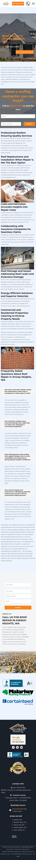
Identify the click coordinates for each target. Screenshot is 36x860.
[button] (18, 740)
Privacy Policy (15, 847)
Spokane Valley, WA (20, 822)
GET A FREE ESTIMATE (24, 52)
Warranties (25, 849)
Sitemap (18, 849)
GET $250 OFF (18, 3)
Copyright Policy (27, 847)
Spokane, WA (18, 820)
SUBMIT (29, 124)
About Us (6, 847)
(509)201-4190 (15, 106)
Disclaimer (10, 849)
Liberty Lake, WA (19, 825)
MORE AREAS (14, 836)
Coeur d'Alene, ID (19, 830)
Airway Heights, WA (20, 827)
